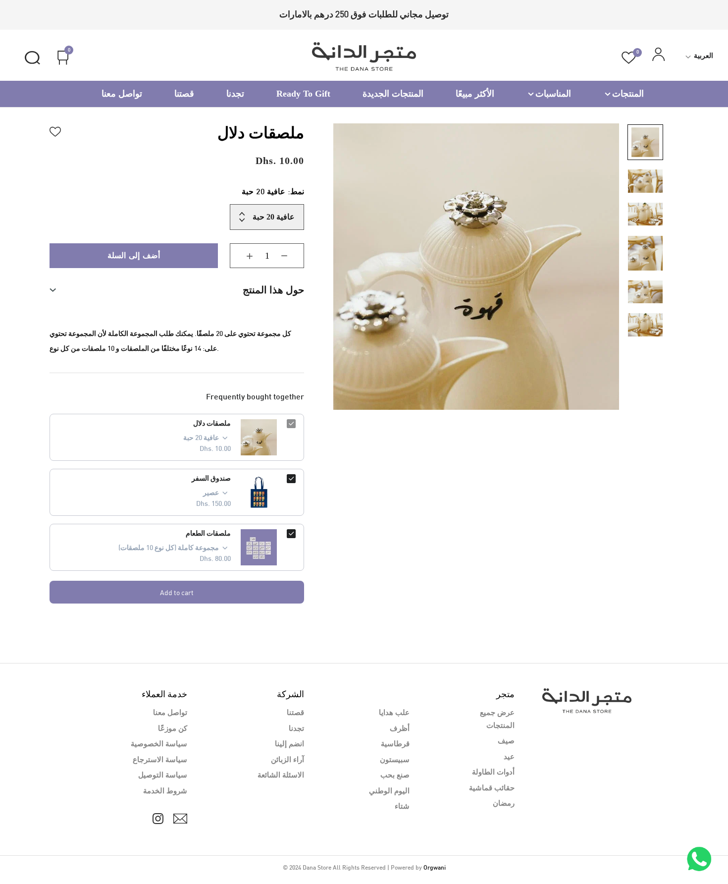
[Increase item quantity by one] (242, 256)
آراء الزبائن (287, 760)
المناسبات (553, 94)
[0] (629, 58)
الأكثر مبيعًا (475, 94)
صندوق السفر (211, 479)
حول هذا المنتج (273, 289)
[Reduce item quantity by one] (292, 256)
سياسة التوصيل (162, 775)
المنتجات (628, 94)
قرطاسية (395, 744)
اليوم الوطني (389, 791)
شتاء (402, 806)
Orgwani (434, 868)
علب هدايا (394, 713)
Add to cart (177, 592)
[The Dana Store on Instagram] (158, 818)
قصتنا (184, 94)
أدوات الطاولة (493, 772)
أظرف (400, 728)
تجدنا (235, 94)
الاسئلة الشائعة (281, 775)
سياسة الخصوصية (159, 744)
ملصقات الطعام (208, 534)
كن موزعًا (172, 728)
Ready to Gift (303, 94)
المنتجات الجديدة (393, 94)
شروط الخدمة (165, 791)
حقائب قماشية (492, 788)
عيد (509, 757)
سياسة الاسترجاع (160, 760)
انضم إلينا (289, 744)
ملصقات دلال (212, 424)
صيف (506, 741)
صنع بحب (395, 775)
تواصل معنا (122, 94)
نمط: (273, 192)
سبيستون (395, 760)
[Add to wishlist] (55, 130)
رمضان (504, 803)
